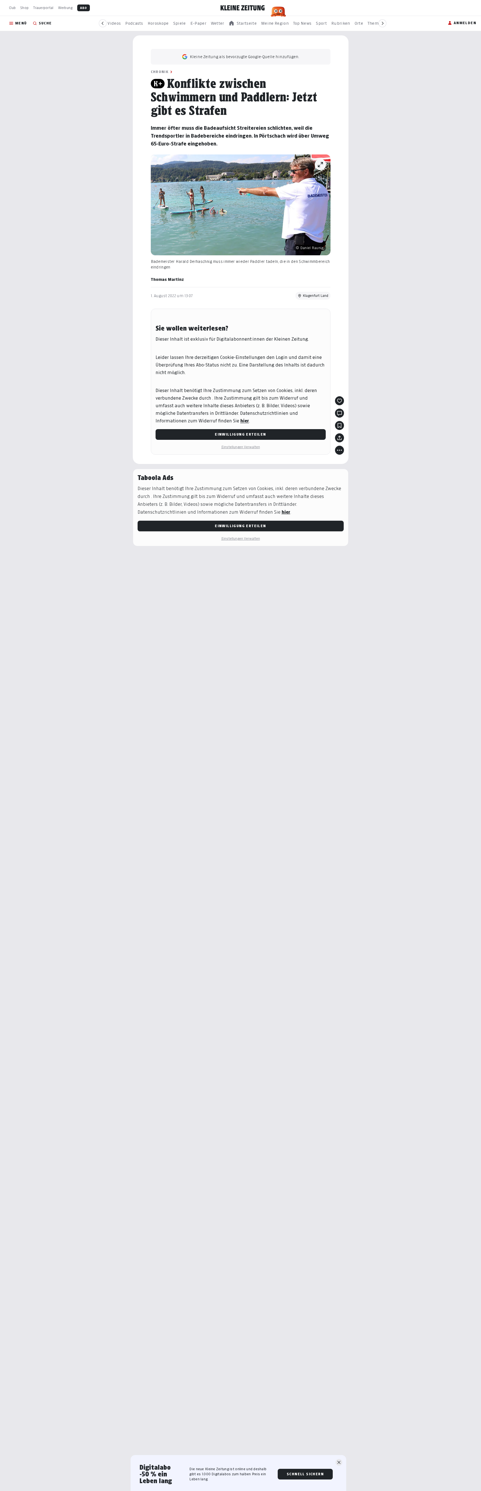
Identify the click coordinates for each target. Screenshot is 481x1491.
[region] (242, 23)
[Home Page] (242, 8)
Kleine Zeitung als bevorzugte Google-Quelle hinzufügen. (244, 56)
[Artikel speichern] (339, 425)
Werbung (65, 8)
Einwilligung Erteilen (240, 434)
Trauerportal (43, 8)
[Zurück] (103, 23)
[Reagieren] (339, 400)
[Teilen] (339, 437)
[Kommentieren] (339, 413)
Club (12, 8)
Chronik (160, 72)
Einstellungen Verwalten (240, 447)
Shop (24, 8)
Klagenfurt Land (315, 295)
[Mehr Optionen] (339, 450)
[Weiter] (382, 23)
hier (244, 420)
